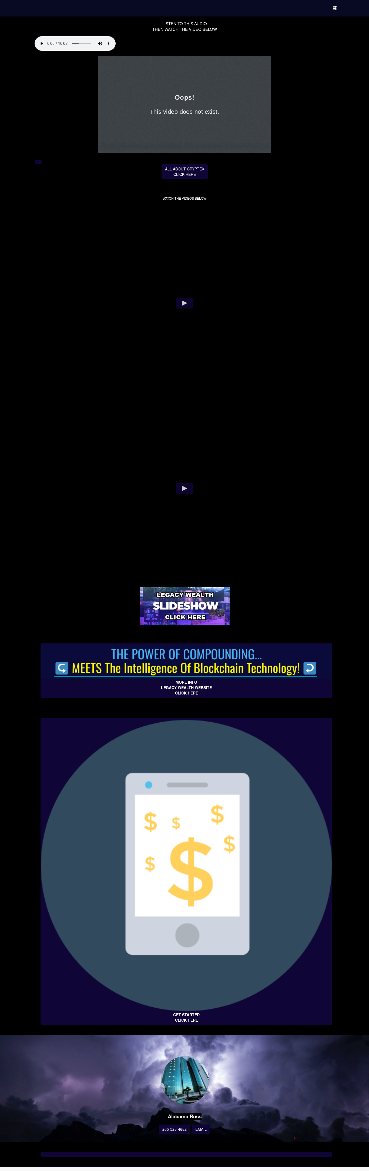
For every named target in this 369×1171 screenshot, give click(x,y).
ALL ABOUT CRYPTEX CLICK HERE (184, 171)
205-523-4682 (174, 1129)
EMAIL (201, 1129)
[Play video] (184, 303)
